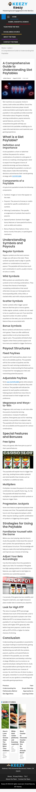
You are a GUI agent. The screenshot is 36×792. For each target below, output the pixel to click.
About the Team (10, 37)
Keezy (18, 7)
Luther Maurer (7, 78)
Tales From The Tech (11, 27)
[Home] (4, 16)
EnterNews (29, 784)
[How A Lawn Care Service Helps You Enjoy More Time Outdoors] (5, 716)
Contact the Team (11, 42)
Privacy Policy (18, 776)
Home (14, 17)
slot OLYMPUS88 (13, 382)
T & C (26, 776)
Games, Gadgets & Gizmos (18, 22)
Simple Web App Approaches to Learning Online (27, 689)
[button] (8, 16)
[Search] (33, 17)
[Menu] (8, 16)
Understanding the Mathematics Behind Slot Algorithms (10, 689)
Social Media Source (12, 32)
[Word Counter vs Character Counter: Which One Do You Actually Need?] (22, 716)
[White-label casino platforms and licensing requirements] (14, 716)
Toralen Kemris (5, 757)
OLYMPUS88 (16, 176)
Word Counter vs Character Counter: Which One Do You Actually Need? (23, 742)
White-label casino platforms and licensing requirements (16, 737)
